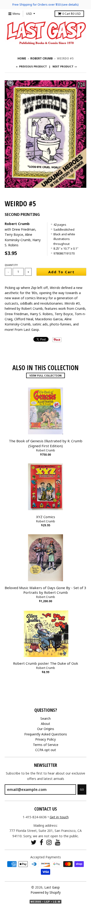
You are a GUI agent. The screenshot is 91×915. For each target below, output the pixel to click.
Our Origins (45, 729)
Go (82, 789)
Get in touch (59, 817)
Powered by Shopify (46, 892)
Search (45, 718)
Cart (71, 14)
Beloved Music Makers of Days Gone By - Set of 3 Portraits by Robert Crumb (45, 590)
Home (22, 58)
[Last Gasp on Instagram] (49, 842)
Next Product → (64, 66)
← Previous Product (31, 66)
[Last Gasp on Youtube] (57, 842)
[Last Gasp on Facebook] (41, 842)
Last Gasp (52, 887)
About (45, 723)
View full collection (45, 375)
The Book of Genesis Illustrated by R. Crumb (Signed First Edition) (45, 443)
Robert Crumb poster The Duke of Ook (45, 663)
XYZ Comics (45, 516)
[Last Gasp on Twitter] (33, 842)
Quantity (11, 265)
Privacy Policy (45, 739)
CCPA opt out (45, 750)
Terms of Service (45, 744)
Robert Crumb (41, 58)
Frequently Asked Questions (45, 734)
